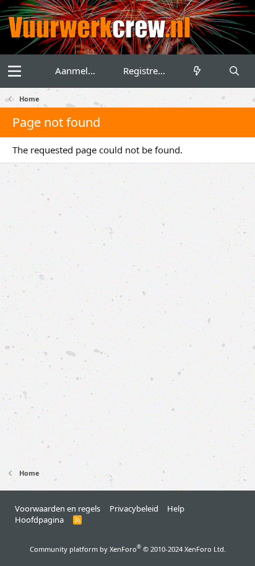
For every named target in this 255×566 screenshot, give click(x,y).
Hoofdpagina (39, 519)
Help (175, 508)
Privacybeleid (134, 508)
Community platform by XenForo (128, 549)
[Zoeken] (234, 71)
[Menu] (14, 71)
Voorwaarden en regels (57, 508)
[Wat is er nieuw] (197, 71)
